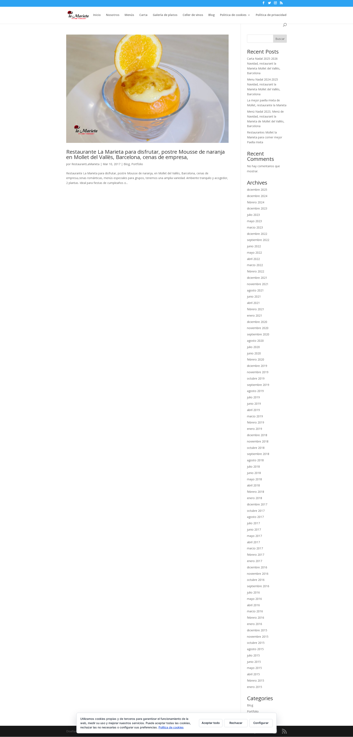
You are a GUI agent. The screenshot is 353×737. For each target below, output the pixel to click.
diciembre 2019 (257, 366)
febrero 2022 (255, 271)
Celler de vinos (193, 15)
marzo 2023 (255, 227)
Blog (211, 15)
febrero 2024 (255, 202)
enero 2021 (254, 315)
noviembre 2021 (257, 284)
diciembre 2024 (257, 196)
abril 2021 (253, 303)
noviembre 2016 (257, 574)
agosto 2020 (255, 341)
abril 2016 (253, 605)
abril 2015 (253, 674)
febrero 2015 (255, 680)
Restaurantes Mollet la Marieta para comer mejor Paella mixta (264, 137)
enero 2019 (254, 429)
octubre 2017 (256, 511)
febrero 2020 (255, 359)
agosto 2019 (255, 391)
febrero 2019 (255, 422)
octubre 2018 (256, 448)
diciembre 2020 (257, 322)
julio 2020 (253, 347)
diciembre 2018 (257, 435)
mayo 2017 (254, 536)
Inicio (97, 15)
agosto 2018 (255, 460)
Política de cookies (171, 727)
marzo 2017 (255, 548)
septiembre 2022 (258, 240)
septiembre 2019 (258, 385)
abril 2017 (253, 542)
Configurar (261, 723)
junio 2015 (254, 662)
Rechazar (235, 723)
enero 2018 (254, 498)
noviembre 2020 (257, 328)
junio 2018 (254, 473)
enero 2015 (254, 687)
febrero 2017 (255, 555)
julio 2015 (253, 655)
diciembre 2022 (257, 234)
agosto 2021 (255, 290)
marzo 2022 (255, 265)
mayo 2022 (254, 252)
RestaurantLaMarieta (85, 164)
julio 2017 (253, 523)
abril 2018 (253, 485)
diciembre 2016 (257, 567)
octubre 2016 (256, 580)
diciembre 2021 (257, 278)
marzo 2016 (255, 611)
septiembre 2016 (258, 586)
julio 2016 (253, 592)
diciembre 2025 (257, 190)
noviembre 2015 (257, 636)
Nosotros (112, 15)
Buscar (280, 39)
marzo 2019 (255, 416)
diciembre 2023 (257, 208)
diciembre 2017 (257, 504)
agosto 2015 (255, 649)
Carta (143, 15)
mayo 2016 (254, 599)
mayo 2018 (254, 479)
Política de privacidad (271, 15)
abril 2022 (253, 259)
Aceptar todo (211, 723)
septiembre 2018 (258, 454)
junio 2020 (254, 353)
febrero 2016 (255, 617)
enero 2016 (254, 624)
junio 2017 (254, 529)
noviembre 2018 (257, 441)
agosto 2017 (255, 517)
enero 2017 (254, 561)
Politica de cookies (233, 15)
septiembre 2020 (258, 334)
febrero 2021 (255, 309)
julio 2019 (253, 397)
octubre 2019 (256, 378)
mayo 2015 (254, 668)
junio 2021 (254, 296)
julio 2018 (253, 466)
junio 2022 (254, 246)
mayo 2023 (254, 221)
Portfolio (137, 164)
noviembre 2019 (257, 372)
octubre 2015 (256, 643)
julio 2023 (253, 215)
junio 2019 (254, 403)
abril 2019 (253, 410)
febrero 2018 (255, 492)
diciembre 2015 (257, 630)
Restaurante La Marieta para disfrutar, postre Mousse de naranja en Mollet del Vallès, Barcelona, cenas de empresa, (145, 154)
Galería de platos (165, 15)
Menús (129, 15)
